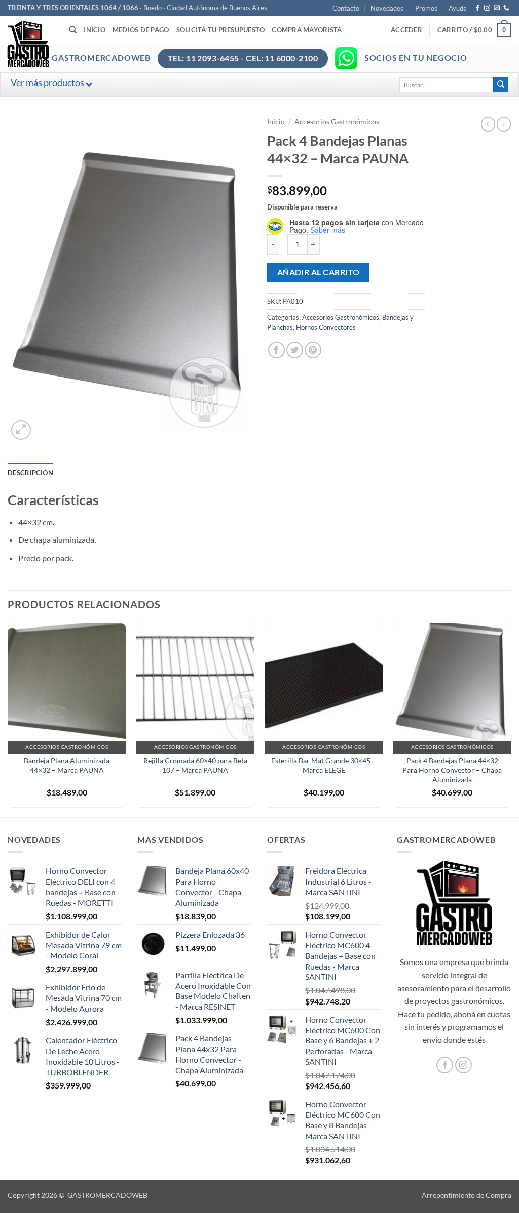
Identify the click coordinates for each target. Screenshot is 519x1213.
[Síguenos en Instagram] (487, 8)
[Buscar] (73, 29)
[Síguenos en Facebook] (477, 8)
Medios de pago (141, 30)
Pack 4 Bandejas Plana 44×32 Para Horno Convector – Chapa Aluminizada (452, 769)
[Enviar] (500, 84)
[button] (406, 30)
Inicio (94, 30)
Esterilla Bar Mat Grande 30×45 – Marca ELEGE (323, 765)
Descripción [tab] (30, 473)
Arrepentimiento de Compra (466, 1195)
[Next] (510, 719)
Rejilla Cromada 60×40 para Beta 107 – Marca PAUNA (195, 765)
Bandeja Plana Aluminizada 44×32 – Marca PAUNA (66, 765)
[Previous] (8, 719)
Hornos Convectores (326, 327)
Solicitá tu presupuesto (220, 30)
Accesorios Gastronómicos (336, 122)
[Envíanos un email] (497, 8)
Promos (426, 8)
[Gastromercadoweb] (69, 44)
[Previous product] (504, 124)
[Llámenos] (506, 8)
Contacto (345, 8)
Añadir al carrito (318, 272)
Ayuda (458, 8)
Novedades (386, 8)
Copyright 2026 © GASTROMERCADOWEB (77, 1195)
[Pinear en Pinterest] (313, 350)
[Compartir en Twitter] (294, 350)
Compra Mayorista (307, 30)
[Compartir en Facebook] (276, 350)
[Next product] (488, 124)
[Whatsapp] (346, 58)
